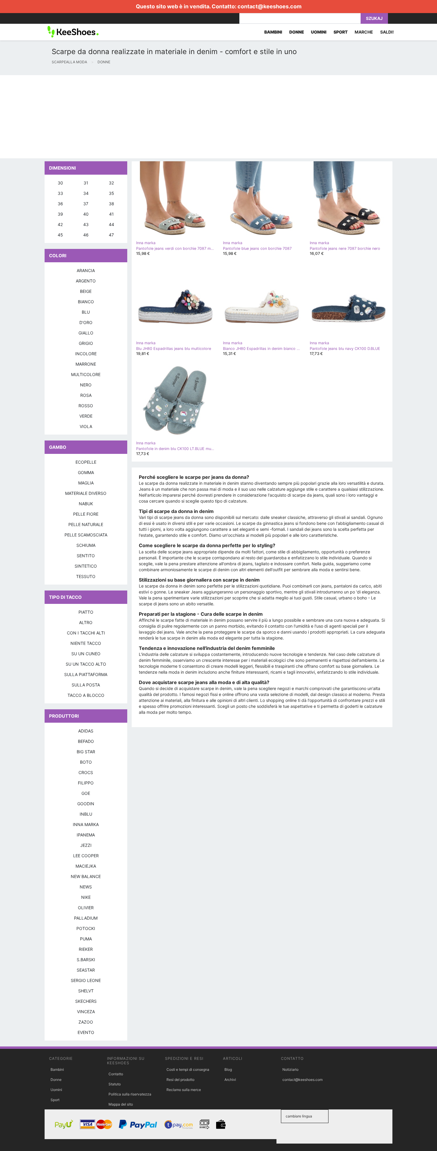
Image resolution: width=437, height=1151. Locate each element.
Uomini (56, 1089)
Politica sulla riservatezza (130, 1094)
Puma (86, 938)
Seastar (86, 969)
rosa (86, 395)
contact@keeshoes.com (269, 6)
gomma (86, 472)
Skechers (86, 1001)
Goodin (85, 803)
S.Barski (86, 959)
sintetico (86, 566)
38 (111, 203)
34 (86, 193)
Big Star (86, 751)
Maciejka (86, 866)
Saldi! (387, 31)
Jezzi (86, 845)
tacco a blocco (85, 695)
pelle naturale (85, 524)
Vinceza (86, 1011)
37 (85, 203)
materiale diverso (85, 493)
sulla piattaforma (85, 674)
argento (86, 280)
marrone (86, 364)
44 (111, 224)
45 (60, 234)
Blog (228, 1069)
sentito (86, 555)
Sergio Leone (86, 980)
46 (86, 234)
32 (111, 182)
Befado (86, 741)
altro (85, 622)
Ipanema (86, 834)
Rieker (86, 949)
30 (60, 182)
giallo (85, 332)
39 (60, 214)
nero (86, 384)
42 (60, 224)
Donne (56, 1079)
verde (85, 416)
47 (111, 234)
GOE (85, 793)
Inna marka (86, 824)
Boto (86, 762)
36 (60, 203)
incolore (86, 353)
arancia (86, 270)
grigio (86, 343)
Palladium (86, 918)
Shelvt (86, 990)
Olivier (86, 907)
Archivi (230, 1079)
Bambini (57, 1069)
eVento (86, 1032)
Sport (55, 1100)
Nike (86, 897)
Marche (364, 31)
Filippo (86, 782)
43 (86, 224)
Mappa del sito (121, 1104)
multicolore (85, 374)
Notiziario (290, 1069)
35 (111, 193)
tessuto (85, 576)
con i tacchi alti (86, 632)
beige (86, 291)
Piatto (85, 612)
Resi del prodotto (180, 1079)
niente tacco (85, 643)
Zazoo (85, 1021)
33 (60, 193)
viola (86, 426)
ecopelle (86, 462)
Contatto (116, 1074)
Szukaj (374, 18)
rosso (85, 405)
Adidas (85, 730)
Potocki (85, 928)
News (86, 886)
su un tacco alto (86, 664)
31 (86, 182)
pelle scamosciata (86, 534)
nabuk (86, 503)
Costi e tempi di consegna (187, 1069)
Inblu (86, 814)
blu (86, 312)
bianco (86, 301)
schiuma (85, 545)
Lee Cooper (86, 855)
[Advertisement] (178, 116)
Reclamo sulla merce (183, 1089)
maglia (86, 482)
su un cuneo (85, 653)
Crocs (85, 772)
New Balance (86, 876)
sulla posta (86, 684)
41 (111, 214)
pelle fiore (85, 514)
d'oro (85, 322)
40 (86, 214)
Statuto (115, 1084)
